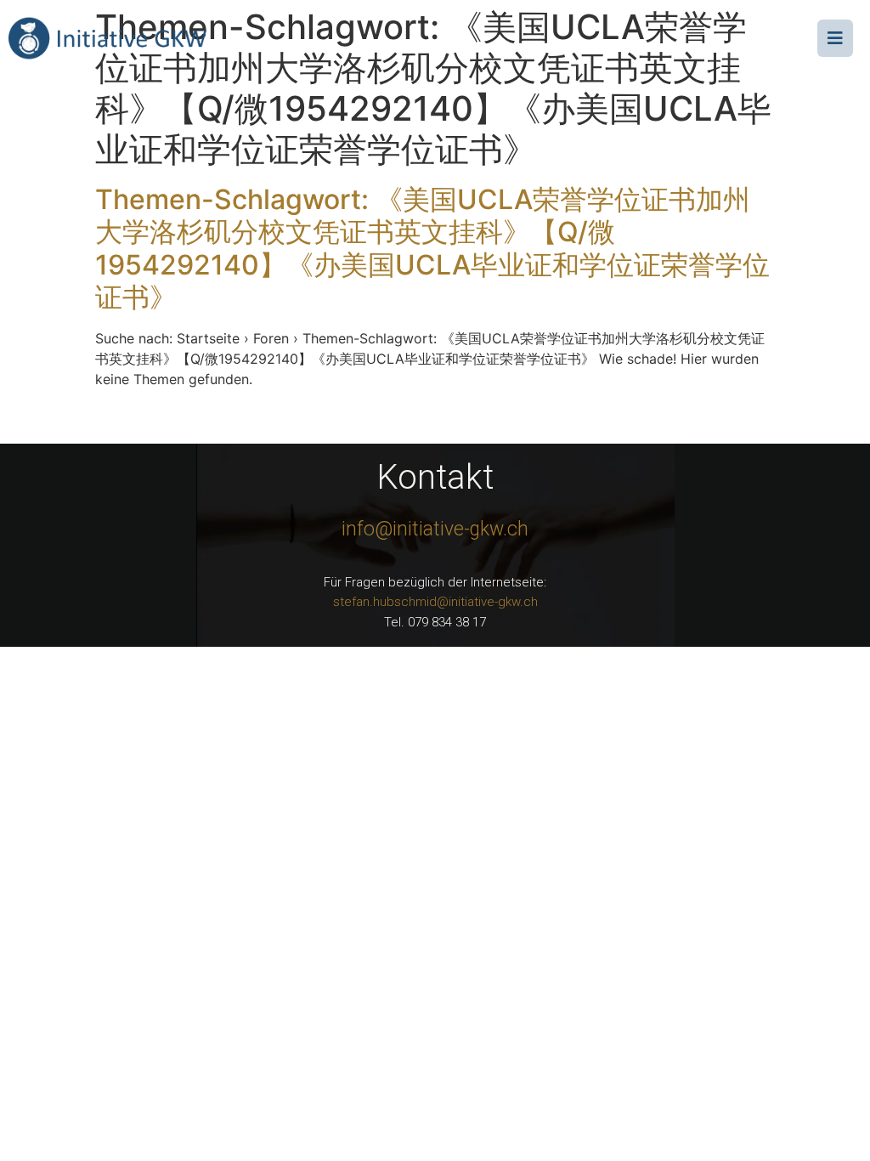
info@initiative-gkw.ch (435, 529)
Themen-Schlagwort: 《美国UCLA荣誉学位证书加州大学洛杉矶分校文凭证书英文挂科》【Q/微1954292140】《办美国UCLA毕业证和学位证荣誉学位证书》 (432, 248)
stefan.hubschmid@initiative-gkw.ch (435, 601)
